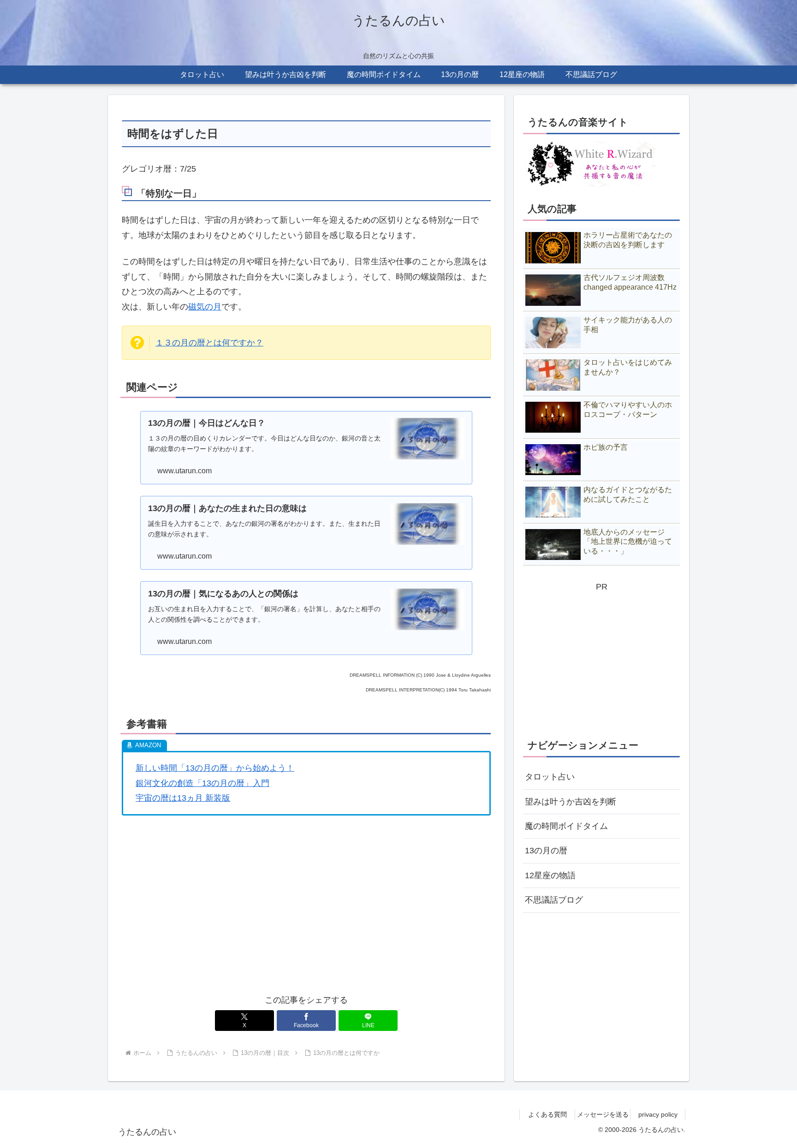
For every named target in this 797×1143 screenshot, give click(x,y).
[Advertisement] (306, 916)
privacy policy (658, 1114)
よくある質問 (547, 1114)
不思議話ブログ (554, 900)
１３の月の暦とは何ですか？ (209, 342)
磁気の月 (204, 306)
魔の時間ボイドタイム (566, 826)
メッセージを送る (603, 1114)
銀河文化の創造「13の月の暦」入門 (202, 783)
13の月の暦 (546, 850)
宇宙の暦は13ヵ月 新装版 (183, 798)
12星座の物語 (550, 875)
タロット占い (550, 776)
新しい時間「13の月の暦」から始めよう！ (215, 768)
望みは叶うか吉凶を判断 (570, 801)
